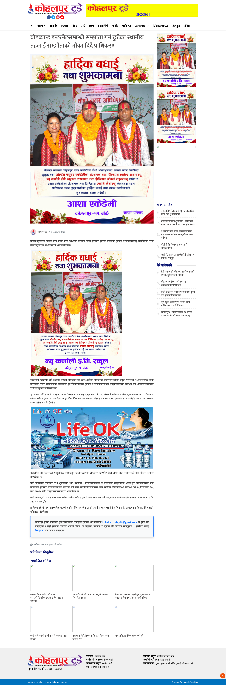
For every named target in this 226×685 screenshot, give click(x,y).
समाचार (41, 26)
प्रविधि (115, 26)
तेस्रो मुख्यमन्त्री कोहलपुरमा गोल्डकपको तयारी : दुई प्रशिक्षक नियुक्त (177, 273)
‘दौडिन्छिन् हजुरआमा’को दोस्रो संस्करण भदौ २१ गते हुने (177, 256)
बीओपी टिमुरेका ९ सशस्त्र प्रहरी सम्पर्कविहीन (174, 246)
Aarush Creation (190, 682)
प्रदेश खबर (140, 26)
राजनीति (53, 26)
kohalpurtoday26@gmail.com (119, 522)
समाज (64, 26)
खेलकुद (176, 26)
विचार (74, 26)
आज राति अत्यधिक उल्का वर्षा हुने (129, 636)
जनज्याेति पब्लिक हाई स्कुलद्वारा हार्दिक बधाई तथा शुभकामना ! (177, 213)
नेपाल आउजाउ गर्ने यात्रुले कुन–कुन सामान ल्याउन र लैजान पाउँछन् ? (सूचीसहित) (132, 596)
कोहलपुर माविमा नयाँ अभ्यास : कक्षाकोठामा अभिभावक (174, 283)
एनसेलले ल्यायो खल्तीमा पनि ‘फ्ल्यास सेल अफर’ (48, 637)
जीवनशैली (103, 26)
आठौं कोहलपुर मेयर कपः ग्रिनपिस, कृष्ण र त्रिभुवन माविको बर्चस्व (178, 294)
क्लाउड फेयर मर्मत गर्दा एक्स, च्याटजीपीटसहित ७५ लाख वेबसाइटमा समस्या (46, 598)
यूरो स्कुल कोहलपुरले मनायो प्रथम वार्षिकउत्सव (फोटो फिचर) (175, 304)
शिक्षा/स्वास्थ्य (160, 26)
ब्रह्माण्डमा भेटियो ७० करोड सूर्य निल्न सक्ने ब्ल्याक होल (90, 637)
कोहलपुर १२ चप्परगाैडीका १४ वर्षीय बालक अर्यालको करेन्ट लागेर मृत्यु (176, 314)
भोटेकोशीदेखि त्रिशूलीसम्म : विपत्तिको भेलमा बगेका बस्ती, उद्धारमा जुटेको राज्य (178, 223)
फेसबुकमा (39, 530)
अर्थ (83, 26)
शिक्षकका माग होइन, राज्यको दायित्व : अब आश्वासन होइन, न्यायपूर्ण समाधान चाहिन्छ (177, 235)
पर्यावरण (126, 26)
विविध (187, 26)
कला (91, 26)
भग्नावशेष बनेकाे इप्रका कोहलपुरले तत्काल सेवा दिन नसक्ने (90, 596)
